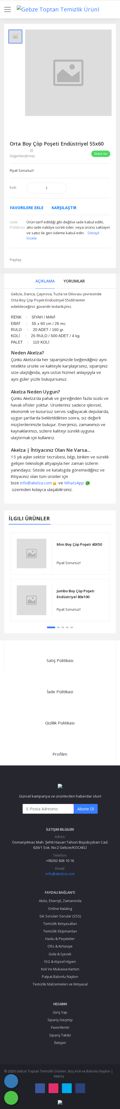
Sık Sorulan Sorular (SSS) (60, 916)
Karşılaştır (64, 207)
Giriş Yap (60, 1012)
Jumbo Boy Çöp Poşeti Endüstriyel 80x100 (75, 593)
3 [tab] (62, 627)
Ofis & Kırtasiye (60, 946)
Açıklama (45, 281)
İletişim (60, 1042)
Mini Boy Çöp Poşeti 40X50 (79, 544)
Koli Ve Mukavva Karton (60, 969)
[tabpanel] (60, 576)
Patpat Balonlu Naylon (60, 976)
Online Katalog (60, 908)
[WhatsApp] (11, 1098)
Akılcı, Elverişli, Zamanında (60, 900)
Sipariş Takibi (60, 1035)
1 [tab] (51, 627)
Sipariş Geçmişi (60, 1019)
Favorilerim (60, 1027)
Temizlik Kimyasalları (60, 923)
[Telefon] (11, 1081)
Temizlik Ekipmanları (60, 931)
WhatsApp (74, 482)
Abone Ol (85, 808)
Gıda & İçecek (60, 953)
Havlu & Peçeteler (60, 938)
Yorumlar (74, 281)
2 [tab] (58, 627)
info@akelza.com (36, 482)
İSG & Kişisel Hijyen (60, 961)
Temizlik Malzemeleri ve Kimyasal (60, 984)
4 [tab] (67, 627)
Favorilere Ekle (27, 207)
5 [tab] (71, 627)
